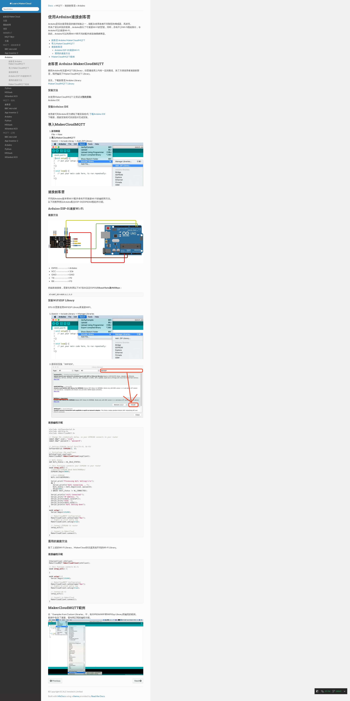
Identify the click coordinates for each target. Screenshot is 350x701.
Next (137, 680)
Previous (56, 680)
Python (8, 88)
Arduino (8, 57)
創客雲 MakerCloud (11, 16)
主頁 (5, 20)
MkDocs (62, 696)
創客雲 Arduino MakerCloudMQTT (17, 62)
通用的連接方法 (15, 80)
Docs (50, 5)
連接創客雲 (13, 72)
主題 (7, 41)
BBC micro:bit (11, 49)
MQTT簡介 (9, 37)
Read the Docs (98, 696)
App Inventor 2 (11, 53)
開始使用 (7, 25)
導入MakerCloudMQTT (19, 68)
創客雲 (8, 104)
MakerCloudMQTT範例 (19, 84)
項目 (5, 28)
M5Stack (8, 92)
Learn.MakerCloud (21, 3)
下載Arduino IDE (97, 114)
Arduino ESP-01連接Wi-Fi (20, 76)
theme (76, 696)
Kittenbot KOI (11, 96)
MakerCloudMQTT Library (61, 83)
